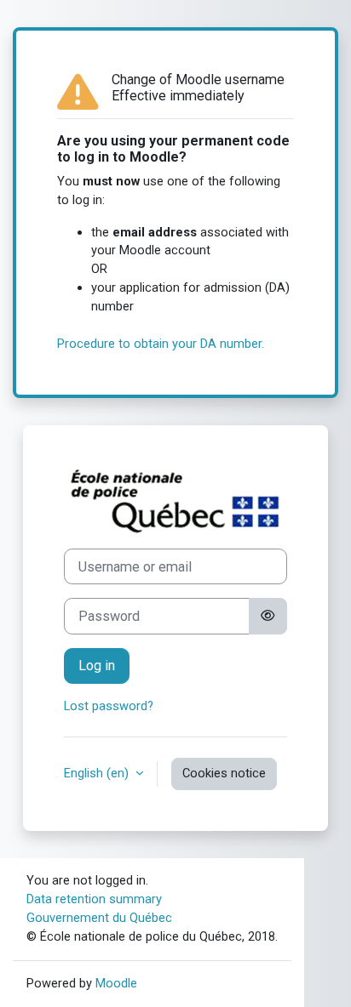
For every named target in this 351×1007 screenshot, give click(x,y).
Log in (96, 665)
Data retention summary (94, 899)
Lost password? (108, 706)
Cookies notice (224, 773)
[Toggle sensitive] (267, 616)
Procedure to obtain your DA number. (160, 343)
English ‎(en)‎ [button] (98, 773)
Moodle (116, 983)
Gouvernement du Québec (99, 917)
